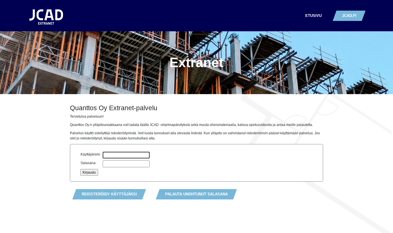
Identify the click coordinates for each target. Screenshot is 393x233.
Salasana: (88, 163)
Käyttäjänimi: (91, 154)
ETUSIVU (313, 15)
